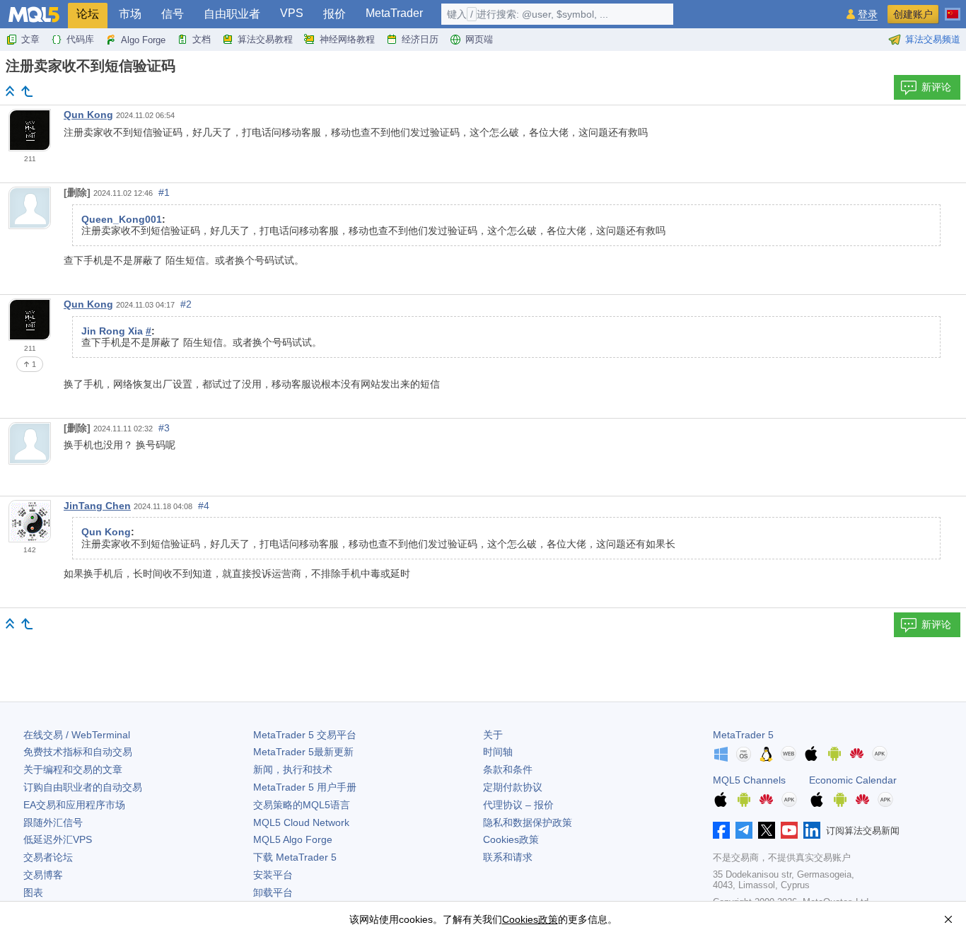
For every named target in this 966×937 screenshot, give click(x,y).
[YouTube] (789, 830)
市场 (130, 14)
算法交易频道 (932, 39)
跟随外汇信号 (53, 822)
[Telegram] (743, 830)
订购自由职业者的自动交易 (82, 787)
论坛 (87, 14)
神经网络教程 (347, 39)
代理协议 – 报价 (518, 804)
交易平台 (304, 734)
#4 (203, 505)
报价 (334, 14)
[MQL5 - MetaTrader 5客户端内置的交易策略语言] (33, 14)
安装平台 (273, 874)
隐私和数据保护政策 (527, 822)
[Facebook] (721, 830)
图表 (33, 892)
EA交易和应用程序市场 (74, 804)
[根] (10, 91)
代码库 (80, 39)
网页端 (479, 39)
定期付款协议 (512, 787)
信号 (172, 14)
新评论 (936, 87)
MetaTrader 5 (743, 734)
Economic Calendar (853, 780)
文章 (30, 39)
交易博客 (43, 874)
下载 (295, 857)
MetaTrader (394, 13)
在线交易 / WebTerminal (76, 734)
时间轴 (498, 751)
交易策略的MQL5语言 (301, 804)
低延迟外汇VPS (57, 839)
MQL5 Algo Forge (292, 839)
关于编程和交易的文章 (72, 769)
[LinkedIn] (811, 830)
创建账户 (913, 14)
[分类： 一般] (27, 91)
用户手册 (304, 787)
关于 (493, 734)
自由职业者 (232, 14)
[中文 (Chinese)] (952, 8)
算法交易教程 (265, 39)
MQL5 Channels (749, 780)
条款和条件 (508, 769)
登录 (868, 14)
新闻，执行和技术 (292, 769)
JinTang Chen (97, 505)
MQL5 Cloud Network (301, 822)
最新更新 (303, 751)
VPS (291, 13)
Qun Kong (88, 114)
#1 (164, 192)
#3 (164, 427)
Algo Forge (143, 40)
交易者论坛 (48, 857)
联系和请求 (508, 857)
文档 (201, 39)
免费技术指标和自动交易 (77, 751)
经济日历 (420, 39)
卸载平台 (273, 892)
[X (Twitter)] (766, 830)
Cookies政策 (511, 839)
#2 (186, 304)
